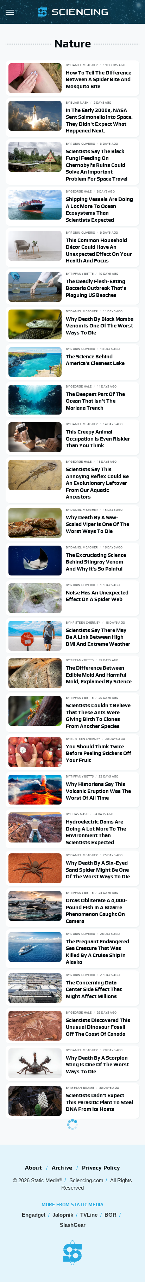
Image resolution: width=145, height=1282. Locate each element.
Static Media (45, 1180)
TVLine (88, 1215)
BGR (110, 1215)
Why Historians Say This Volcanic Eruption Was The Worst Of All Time (98, 791)
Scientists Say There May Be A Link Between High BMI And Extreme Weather (98, 637)
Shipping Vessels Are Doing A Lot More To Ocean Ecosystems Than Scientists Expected (99, 209)
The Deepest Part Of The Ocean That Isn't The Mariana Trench (95, 401)
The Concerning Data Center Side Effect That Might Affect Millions (94, 989)
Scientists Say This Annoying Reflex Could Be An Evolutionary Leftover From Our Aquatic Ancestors (97, 483)
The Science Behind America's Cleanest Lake (95, 359)
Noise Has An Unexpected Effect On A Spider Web (97, 596)
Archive (62, 1167)
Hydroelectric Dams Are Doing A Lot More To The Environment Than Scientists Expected (96, 832)
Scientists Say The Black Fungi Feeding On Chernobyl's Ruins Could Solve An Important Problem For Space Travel (96, 165)
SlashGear (73, 1225)
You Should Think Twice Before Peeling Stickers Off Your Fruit (98, 753)
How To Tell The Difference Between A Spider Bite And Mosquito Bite (98, 79)
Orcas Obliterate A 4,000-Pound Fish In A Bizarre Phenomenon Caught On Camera (96, 910)
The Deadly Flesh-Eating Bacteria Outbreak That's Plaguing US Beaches (96, 288)
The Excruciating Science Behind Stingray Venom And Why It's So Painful (96, 562)
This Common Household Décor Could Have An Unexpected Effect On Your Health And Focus (99, 250)
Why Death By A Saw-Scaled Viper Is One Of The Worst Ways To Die (97, 524)
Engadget (33, 1215)
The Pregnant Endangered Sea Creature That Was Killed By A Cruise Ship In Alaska (97, 951)
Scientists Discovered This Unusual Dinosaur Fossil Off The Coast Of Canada (98, 1027)
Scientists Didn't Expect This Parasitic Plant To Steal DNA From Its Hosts (99, 1102)
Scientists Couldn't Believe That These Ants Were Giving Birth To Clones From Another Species (98, 715)
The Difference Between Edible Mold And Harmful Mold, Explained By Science (99, 674)
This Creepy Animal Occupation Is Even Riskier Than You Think (98, 438)
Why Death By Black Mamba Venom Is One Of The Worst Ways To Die (99, 326)
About (33, 1167)
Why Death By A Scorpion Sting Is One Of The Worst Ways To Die (97, 1064)
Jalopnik (62, 1215)
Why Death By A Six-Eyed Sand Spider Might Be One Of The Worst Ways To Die (98, 869)
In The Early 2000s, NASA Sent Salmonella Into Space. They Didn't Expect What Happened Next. (99, 120)
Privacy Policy (101, 1167)
